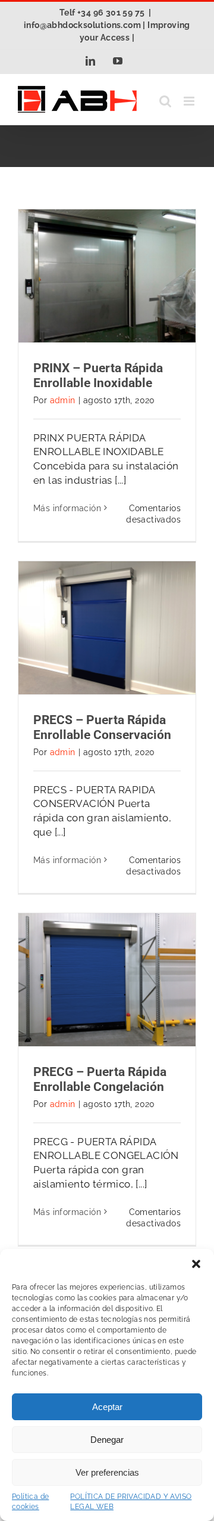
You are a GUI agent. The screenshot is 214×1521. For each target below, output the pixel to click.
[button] (196, 1264)
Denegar (107, 1440)
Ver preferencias (107, 1472)
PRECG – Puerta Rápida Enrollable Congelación (99, 1079)
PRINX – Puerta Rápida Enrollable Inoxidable (98, 375)
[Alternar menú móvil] (190, 101)
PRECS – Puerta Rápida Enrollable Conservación (102, 727)
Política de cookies (30, 1501)
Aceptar (107, 1407)
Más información (67, 508)
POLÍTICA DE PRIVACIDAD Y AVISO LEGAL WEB (130, 1501)
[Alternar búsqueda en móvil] (165, 101)
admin (62, 400)
